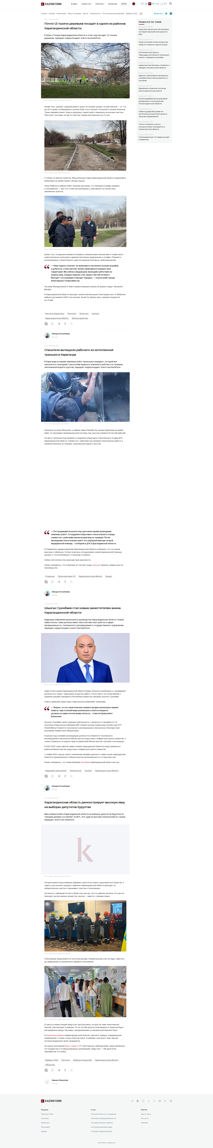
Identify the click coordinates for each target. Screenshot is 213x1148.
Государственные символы (102, 1123)
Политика (45, 1118)
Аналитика (112, 4)
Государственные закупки (101, 1131)
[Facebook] (65, 324)
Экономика (45, 1127)
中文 (157, 4)
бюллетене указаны (55, 1035)
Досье (85, 14)
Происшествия (47, 1114)
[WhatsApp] (52, 324)
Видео (109, 576)
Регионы (72, 314)
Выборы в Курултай (82, 1060)
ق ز (161, 4)
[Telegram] (59, 324)
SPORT (124, 4)
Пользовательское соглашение (103, 1114)
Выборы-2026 (131, 14)
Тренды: (44, 13)
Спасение (49, 576)
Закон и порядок (74, 14)
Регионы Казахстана (54, 314)
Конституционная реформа (113, 14)
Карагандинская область (57, 318)
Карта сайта (146, 1114)
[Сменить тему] (135, 4)
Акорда (52, 14)
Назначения (61, 14)
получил (96, 565)
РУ (150, 4)
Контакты (145, 1118)
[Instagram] (46, 324)
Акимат (95, 314)
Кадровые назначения (55, 771)
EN (153, 4)
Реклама (144, 1123)
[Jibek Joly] (159, 13)
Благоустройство (80, 318)
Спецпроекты (95, 14)
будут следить (71, 1046)
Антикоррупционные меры (101, 1127)
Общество (50, 1065)
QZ (146, 4)
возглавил (85, 762)
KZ (142, 4)
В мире (44, 1131)
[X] (71, 324)
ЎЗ (165, 4)
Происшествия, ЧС (66, 576)
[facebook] (149, 1101)
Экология (83, 314)
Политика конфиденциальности (103, 1118)
